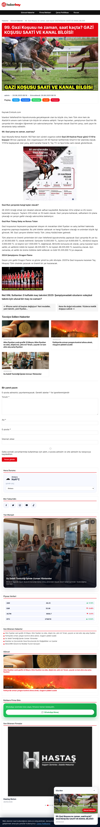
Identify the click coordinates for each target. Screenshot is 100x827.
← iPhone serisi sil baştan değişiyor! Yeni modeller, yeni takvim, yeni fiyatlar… (27, 307)
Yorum (5, 397)
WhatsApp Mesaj (50, 712)
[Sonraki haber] (92, 522)
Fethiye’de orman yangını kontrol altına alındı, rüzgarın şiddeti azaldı (30, 636)
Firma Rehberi (45, 12)
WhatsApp (36, 100)
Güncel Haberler (28, 12)
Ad (4, 420)
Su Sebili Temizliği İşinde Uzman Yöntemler (21, 638)
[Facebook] (6, 505)
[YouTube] (27, 505)
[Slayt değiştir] (45, 805)
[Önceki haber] (87, 522)
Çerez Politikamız (43, 823)
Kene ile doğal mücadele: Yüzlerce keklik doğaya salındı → (77, 307)
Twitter (16, 100)
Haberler (5, 21)
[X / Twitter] (13, 505)
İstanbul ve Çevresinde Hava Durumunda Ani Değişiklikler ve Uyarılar (31, 641)
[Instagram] (20, 505)
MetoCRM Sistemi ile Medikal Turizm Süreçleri (22, 644)
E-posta (6, 429)
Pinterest (55, 100)
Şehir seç (10, 483)
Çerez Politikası (62, 12)
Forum (76, 12)
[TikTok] (33, 505)
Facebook (25, 100)
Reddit (46, 100)
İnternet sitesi (8, 439)
